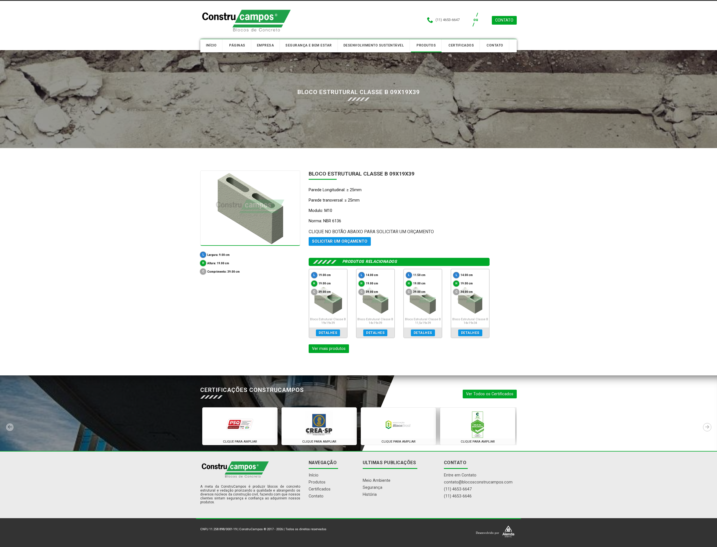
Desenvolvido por (488, 532)
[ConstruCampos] (246, 20)
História (370, 494)
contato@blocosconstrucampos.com (478, 482)
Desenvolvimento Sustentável (373, 45)
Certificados (461, 45)
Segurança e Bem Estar (308, 45)
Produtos (426, 45)
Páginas (237, 45)
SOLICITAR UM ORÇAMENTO (339, 241)
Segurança (372, 487)
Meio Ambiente (376, 480)
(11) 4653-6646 (458, 496)
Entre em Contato (460, 475)
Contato (494, 45)
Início (211, 45)
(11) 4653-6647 (458, 489)
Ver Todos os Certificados (489, 394)
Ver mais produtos (329, 348)
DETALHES (328, 333)
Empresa (265, 45)
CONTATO (504, 20)
